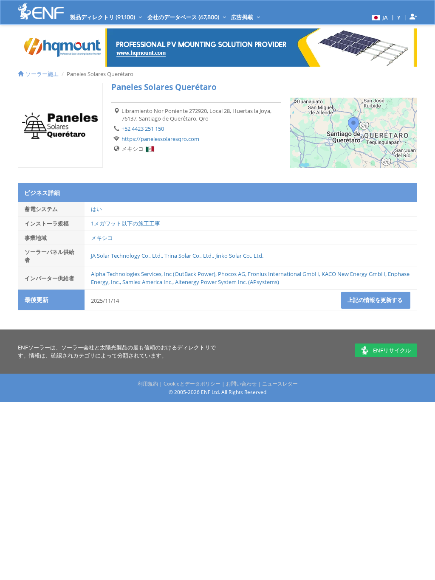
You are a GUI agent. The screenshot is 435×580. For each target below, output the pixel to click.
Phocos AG (231, 274)
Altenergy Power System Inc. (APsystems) (227, 282)
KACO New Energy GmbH (353, 274)
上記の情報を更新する (375, 300)
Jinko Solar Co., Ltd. (239, 255)
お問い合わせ (241, 383)
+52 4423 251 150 (142, 128)
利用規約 (148, 383)
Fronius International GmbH (283, 274)
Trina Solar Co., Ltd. (188, 255)
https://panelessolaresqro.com (160, 139)
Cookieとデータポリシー (192, 383)
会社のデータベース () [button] (183, 17)
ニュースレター (280, 383)
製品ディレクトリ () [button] (103, 17)
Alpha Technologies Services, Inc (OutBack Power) (153, 274)
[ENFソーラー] (41, 11)
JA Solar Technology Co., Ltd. (126, 255)
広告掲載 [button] (242, 17)
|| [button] (399, 17)
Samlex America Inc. (147, 282)
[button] (379, 17)
